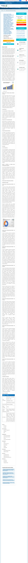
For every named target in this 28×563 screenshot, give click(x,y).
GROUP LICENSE (19, 17)
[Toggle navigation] (26, 5)
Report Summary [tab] (9, 40)
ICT (4, 10)
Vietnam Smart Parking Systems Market (11, 10)
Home (2, 10)
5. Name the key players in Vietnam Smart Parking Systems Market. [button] (8, 483)
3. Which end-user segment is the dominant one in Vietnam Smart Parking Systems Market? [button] (8, 477)
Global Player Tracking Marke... (21, 30)
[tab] (8, 470)
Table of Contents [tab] (9, 42)
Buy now (21, 22)
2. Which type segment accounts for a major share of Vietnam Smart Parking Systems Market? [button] (8, 473)
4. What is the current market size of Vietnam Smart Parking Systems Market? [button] (8, 480)
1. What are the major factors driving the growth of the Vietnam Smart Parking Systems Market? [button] (8, 470)
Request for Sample (21, 24)
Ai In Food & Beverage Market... (21, 33)
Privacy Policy (17, 0)
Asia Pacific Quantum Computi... (21, 35)
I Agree (20, 0)
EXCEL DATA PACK (20, 20)
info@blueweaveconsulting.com (9, 3)
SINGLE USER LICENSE (20, 16)
